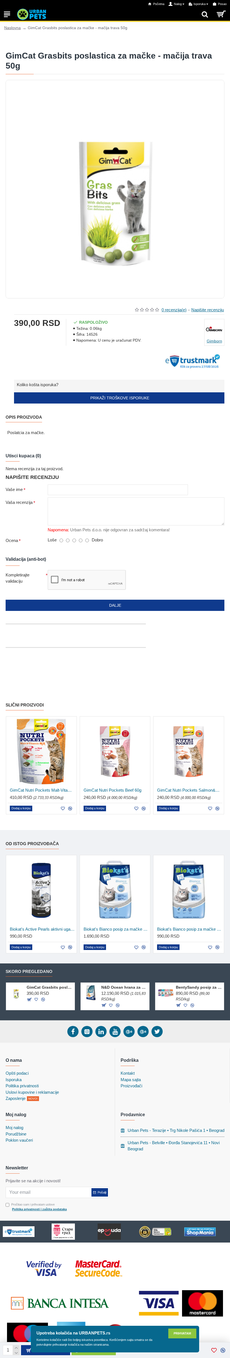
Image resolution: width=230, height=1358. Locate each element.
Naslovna (12, 28)
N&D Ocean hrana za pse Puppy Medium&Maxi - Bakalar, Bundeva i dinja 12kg (124, 987)
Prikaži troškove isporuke (119, 398)
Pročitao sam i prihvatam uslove (39, 1207)
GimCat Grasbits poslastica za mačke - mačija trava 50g (50, 987)
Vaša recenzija (19, 502)
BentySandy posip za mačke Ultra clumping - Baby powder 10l (199, 987)
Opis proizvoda (24, 417)
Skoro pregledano (29, 971)
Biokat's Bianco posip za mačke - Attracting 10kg (116, 929)
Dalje (115, 605)
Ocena (12, 540)
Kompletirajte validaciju (17, 578)
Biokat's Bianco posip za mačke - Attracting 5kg (189, 929)
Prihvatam (182, 1333)
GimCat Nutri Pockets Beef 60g (112, 790)
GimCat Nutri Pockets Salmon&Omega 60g (189, 790)
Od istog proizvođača (32, 843)
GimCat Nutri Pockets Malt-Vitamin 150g (42, 790)
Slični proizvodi (25, 705)
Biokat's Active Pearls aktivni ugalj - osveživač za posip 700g (42, 929)
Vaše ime (14, 489)
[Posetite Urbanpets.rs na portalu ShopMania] (200, 1231)
